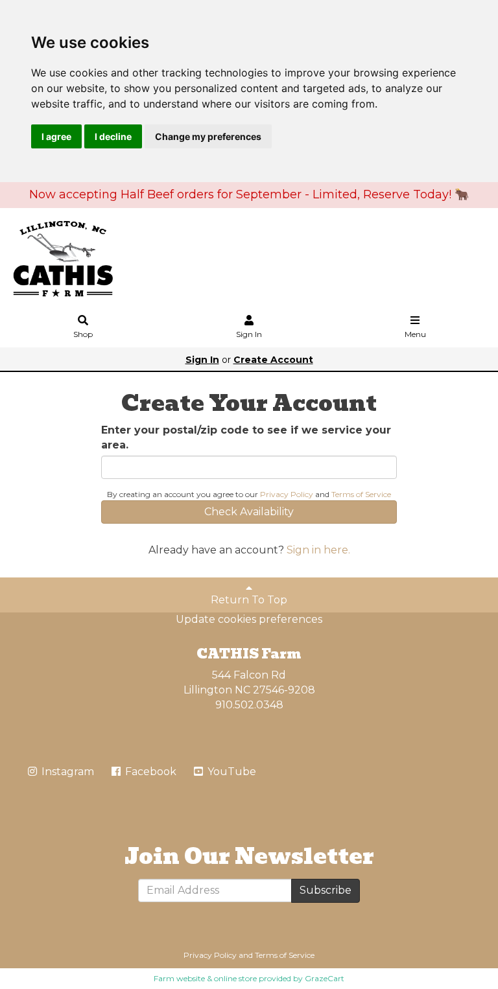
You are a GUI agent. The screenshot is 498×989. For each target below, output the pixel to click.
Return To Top (249, 600)
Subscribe (325, 890)
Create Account (273, 360)
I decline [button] (113, 136)
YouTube (230, 771)
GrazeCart (324, 978)
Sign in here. (318, 550)
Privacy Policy (286, 494)
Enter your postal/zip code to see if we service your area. (246, 437)
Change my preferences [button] (208, 136)
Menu (415, 334)
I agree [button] (56, 136)
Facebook (149, 771)
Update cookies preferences (249, 619)
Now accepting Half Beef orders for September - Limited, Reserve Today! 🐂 (249, 194)
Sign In (249, 334)
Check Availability (249, 512)
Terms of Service (361, 494)
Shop (83, 334)
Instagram (66, 771)
